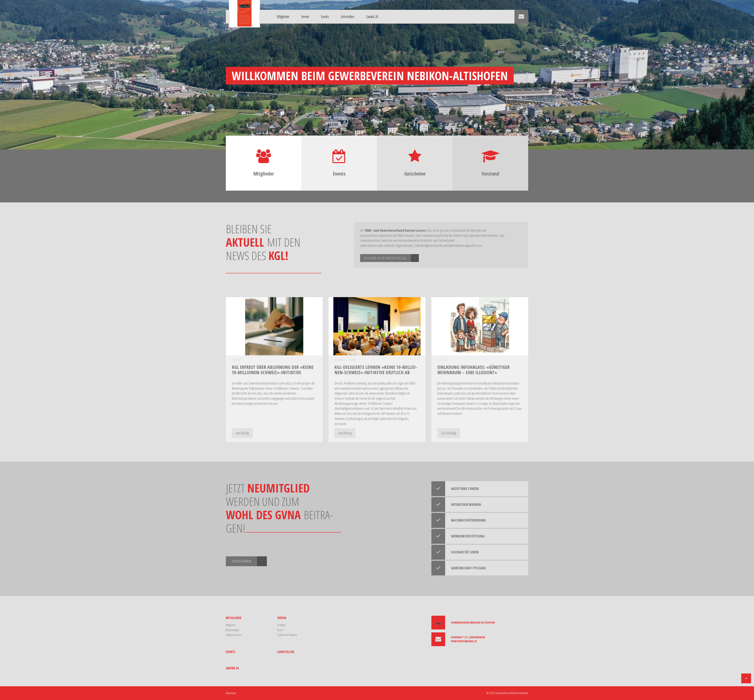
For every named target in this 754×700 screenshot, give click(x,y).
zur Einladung (448, 433)
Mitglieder (283, 16)
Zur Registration (241, 561)
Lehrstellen (347, 16)
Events (325, 16)
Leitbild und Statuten (287, 635)
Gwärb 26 (372, 16)
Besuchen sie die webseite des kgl (385, 258)
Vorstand (281, 625)
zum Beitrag (242, 433)
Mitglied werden (234, 635)
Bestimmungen (232, 630)
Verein (305, 16)
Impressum (231, 693)
